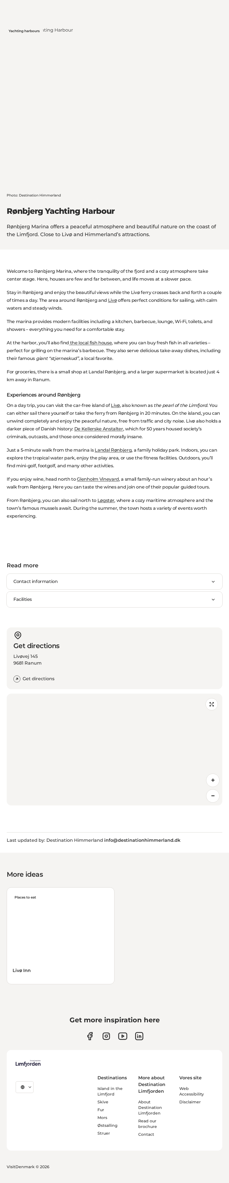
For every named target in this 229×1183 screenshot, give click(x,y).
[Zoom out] (213, 796)
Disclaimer (190, 1101)
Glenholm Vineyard (98, 479)
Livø (112, 300)
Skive (102, 1101)
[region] (114, 749)
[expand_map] (212, 704)
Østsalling (107, 1125)
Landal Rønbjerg (113, 450)
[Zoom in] (213, 780)
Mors (102, 1117)
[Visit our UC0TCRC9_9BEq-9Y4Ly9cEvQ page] (123, 1036)
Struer (103, 1133)
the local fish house (90, 342)
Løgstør (106, 500)
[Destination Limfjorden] (28, 1063)
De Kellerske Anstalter (98, 429)
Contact (146, 1134)
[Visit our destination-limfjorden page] (139, 1036)
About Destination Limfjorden (150, 1107)
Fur (100, 1109)
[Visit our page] (90, 1036)
